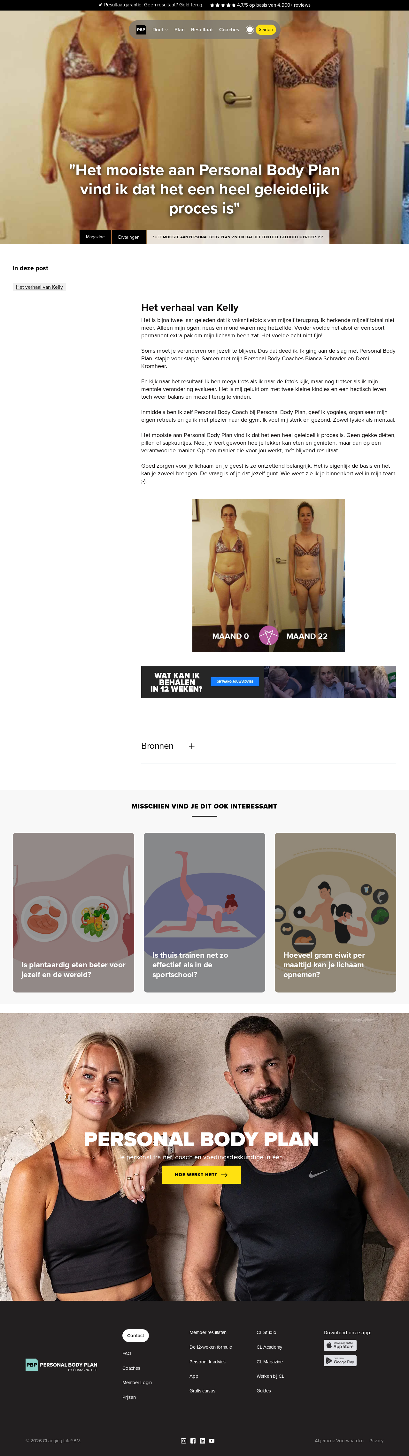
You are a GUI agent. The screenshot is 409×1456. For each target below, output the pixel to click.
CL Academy (269, 1347)
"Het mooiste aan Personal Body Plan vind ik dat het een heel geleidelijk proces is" (238, 237)
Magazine (95, 237)
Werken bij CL (270, 1376)
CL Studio (266, 1332)
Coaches (131, 1368)
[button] (250, 29)
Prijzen (128, 1397)
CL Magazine (270, 1362)
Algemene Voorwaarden (339, 1440)
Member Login (136, 1382)
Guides (264, 1391)
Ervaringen (129, 237)
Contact (135, 1335)
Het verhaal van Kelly (39, 287)
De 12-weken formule (210, 1347)
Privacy (376, 1440)
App (193, 1376)
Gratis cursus (202, 1391)
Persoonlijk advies (207, 1362)
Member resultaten (208, 1332)
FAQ (126, 1353)
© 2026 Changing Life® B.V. (53, 1440)
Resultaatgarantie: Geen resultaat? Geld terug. (151, 5)
